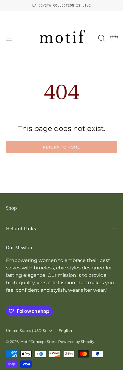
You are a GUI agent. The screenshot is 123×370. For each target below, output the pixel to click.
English (65, 330)
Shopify (87, 341)
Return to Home (61, 147)
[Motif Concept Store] (61, 38)
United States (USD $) (26, 330)
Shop (11, 208)
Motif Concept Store (38, 341)
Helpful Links (21, 228)
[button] (101, 38)
